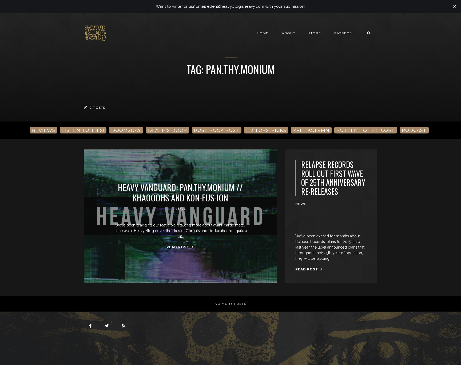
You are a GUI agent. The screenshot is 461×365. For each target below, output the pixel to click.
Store (314, 33)
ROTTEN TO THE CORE (365, 130)
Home (262, 33)
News (180, 208)
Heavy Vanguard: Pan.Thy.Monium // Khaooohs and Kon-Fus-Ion (180, 192)
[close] (454, 6)
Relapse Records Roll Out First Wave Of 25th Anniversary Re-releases (333, 178)
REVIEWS (43, 130)
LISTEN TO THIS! (83, 130)
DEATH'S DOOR (167, 130)
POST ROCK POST (216, 130)
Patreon (343, 33)
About (288, 33)
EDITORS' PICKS (266, 130)
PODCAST (414, 130)
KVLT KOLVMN (311, 130)
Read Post (178, 247)
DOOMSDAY (126, 130)
